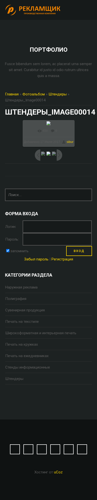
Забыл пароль (36, 259)
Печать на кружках (21, 344)
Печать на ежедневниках (26, 356)
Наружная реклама (21, 287)
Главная (12, 94)
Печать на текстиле (22, 321)
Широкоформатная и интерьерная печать (40, 333)
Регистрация (62, 259)
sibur (70, 142)
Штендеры (57, 94)
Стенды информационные (27, 367)
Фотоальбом (33, 94)
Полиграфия (15, 298)
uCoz (58, 472)
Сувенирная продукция (25, 310)
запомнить (19, 251)
